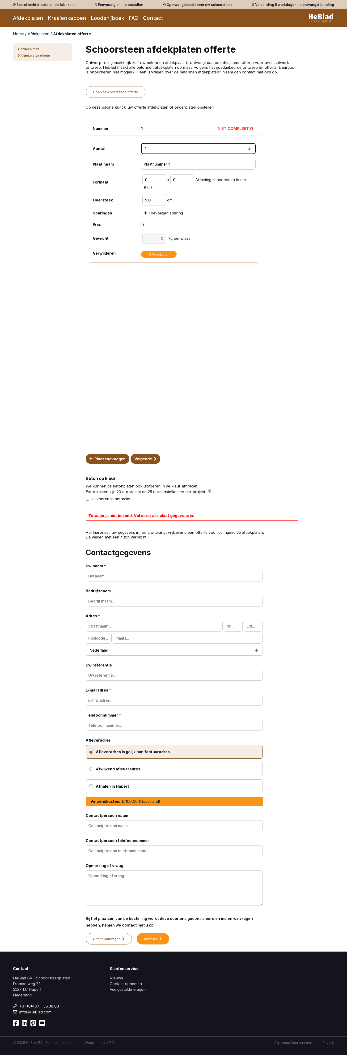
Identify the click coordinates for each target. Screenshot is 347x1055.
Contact (153, 18)
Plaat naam (103, 164)
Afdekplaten (28, 18)
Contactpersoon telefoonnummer (117, 840)
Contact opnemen (126, 983)
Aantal (99, 148)
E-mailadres (98, 690)
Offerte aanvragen (107, 939)
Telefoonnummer (103, 715)
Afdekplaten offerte (35, 55)
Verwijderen (104, 253)
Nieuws (116, 978)
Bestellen (152, 939)
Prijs (97, 224)
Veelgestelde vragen (128, 989)
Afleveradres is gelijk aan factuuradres (133, 751)
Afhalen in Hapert (112, 786)
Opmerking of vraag (104, 865)
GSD (110, 1043)
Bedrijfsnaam (98, 591)
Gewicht (101, 238)
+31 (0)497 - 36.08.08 (39, 1006)
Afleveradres (98, 740)
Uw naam (96, 566)
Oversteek (103, 200)
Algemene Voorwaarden (293, 1043)
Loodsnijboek (107, 18)
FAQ (133, 18)
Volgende (144, 459)
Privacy (328, 1043)
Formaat (101, 182)
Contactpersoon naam (107, 815)
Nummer (101, 128)
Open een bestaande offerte (115, 92)
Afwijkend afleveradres (118, 769)
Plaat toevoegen (109, 459)
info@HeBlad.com (35, 1012)
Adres (93, 616)
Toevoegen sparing (165, 213)
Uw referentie (99, 665)
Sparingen (102, 213)
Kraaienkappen (67, 18)
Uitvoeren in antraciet (111, 498)
